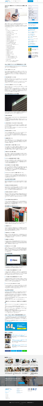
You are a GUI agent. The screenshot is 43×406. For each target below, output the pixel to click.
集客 (7, 2)
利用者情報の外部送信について (30, 402)
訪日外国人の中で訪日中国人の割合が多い (10, 46)
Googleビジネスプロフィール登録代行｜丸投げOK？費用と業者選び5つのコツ (9, 373)
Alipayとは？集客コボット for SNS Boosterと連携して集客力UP (14, 2)
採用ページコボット (30, 37)
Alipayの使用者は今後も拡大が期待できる (10, 48)
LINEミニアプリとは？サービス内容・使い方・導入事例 (35, 49)
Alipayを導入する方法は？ (8, 59)
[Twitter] (14, 351)
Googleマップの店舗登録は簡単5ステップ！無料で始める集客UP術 (26, 373)
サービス (19, 8)
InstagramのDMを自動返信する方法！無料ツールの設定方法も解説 (35, 52)
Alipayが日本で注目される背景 (9, 45)
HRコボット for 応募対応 (31, 32)
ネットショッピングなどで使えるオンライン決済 (11, 58)
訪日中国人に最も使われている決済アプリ (10, 47)
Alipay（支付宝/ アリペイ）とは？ (9, 31)
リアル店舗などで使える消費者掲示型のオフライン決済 (11, 57)
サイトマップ (13, 402)
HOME (5, 2)
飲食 (21, 8)
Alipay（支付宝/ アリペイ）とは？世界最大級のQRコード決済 (12, 30)
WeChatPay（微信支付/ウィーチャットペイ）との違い (11, 33)
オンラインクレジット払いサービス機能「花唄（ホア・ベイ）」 (12, 44)
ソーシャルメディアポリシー (23, 402)
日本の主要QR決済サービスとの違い (10, 32)
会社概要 (10, 402)
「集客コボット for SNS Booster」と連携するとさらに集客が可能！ (12, 60)
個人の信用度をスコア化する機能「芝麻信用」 (11, 43)
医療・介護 (34, 25)
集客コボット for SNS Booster (15, 8)
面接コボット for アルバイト (31, 30)
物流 (31, 24)
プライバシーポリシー (17, 402)
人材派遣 (31, 25)
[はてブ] (19, 351)
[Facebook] (8, 351)
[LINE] (24, 351)
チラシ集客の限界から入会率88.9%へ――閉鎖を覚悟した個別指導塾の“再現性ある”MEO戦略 (34, 373)
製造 (29, 25)
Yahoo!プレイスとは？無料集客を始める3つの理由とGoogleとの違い (8, 365)
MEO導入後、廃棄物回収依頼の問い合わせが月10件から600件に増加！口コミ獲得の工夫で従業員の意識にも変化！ (35, 56)
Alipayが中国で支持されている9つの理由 (10, 34)
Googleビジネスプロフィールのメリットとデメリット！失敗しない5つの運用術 (34, 365)
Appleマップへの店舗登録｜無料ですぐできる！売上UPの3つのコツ (17, 365)
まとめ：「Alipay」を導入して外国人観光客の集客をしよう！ (12, 61)
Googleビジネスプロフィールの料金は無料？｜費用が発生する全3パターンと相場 (17, 373)
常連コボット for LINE (30, 39)
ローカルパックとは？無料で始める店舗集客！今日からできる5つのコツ (26, 365)
